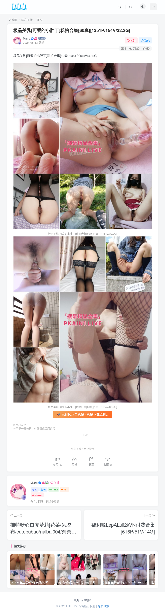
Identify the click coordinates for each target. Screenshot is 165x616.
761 (66, 489)
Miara (34, 483)
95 (44, 489)
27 (36, 489)
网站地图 (86, 600)
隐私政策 (103, 606)
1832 (55, 489)
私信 (147, 40)
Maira (26, 38)
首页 (76, 600)
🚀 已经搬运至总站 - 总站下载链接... (82, 414)
